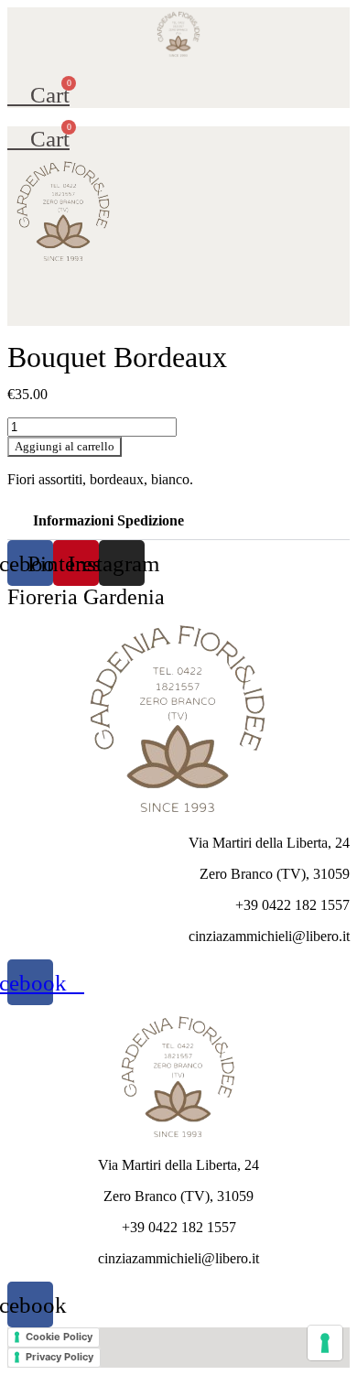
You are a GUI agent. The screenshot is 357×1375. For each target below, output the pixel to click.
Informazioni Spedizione (108, 520)
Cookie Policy (59, 1336)
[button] (178, 65)
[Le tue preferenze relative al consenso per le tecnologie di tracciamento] (325, 1343)
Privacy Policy (59, 1356)
